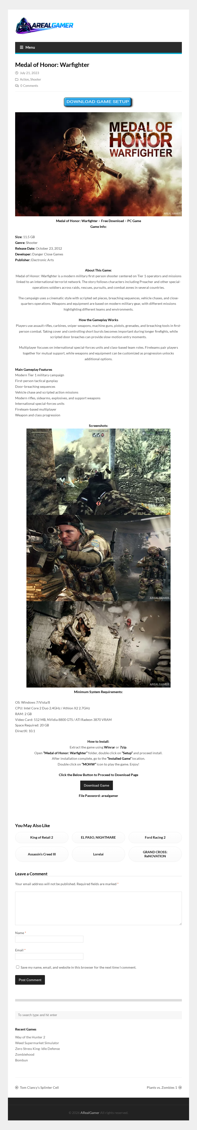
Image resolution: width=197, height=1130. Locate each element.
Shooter (35, 79)
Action (24, 79)
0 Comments (29, 86)
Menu (30, 47)
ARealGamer (90, 1113)
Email (20, 950)
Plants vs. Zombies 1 (162, 1087)
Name (20, 933)
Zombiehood (24, 1054)
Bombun (21, 1060)
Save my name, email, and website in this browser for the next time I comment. (78, 967)
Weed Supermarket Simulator (37, 1043)
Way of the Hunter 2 (30, 1037)
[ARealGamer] (44, 26)
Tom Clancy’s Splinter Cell (39, 1087)
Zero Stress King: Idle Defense (37, 1049)
